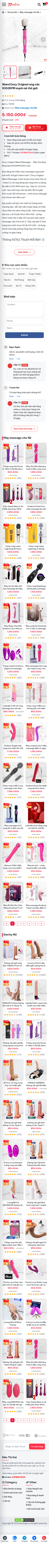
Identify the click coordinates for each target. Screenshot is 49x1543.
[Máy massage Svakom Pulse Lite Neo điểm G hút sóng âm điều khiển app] (36, 892)
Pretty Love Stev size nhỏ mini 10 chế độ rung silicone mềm (13, 1285)
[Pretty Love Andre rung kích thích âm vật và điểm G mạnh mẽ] (36, 1269)
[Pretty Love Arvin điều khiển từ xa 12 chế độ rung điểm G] (36, 1309)
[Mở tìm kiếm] (39, 4)
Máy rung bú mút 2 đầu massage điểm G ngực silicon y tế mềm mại (36, 748)
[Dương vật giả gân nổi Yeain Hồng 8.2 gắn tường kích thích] (13, 1349)
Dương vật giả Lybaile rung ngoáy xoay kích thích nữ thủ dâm (13, 1045)
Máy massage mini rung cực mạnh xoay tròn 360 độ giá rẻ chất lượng (36, 670)
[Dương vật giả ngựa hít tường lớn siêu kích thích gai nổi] (36, 1229)
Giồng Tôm (30, 286)
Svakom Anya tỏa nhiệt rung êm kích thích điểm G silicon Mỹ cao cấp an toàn (36, 789)
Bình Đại (31, 280)
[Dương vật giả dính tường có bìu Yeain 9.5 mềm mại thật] (13, 1109)
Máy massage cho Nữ (26, 108)
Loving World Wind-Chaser (13, 1323)
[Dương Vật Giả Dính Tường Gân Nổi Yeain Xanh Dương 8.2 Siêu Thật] (36, 1149)
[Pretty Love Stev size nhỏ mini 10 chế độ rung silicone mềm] (13, 1269)
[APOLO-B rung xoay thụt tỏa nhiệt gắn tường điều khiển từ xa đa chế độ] (13, 1070)
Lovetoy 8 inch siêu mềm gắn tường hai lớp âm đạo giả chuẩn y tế (36, 965)
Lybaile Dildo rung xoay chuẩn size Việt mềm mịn (36, 1005)
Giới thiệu (8, 1497)
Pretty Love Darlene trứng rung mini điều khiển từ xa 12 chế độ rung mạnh (13, 1166)
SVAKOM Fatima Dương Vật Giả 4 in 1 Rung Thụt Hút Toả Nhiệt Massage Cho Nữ (13, 1007)
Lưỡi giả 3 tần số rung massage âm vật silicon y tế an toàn (13, 708)
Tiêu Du (7, 280)
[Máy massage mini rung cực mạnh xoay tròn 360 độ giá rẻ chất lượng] (36, 653)
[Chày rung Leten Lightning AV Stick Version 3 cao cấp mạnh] (13, 533)
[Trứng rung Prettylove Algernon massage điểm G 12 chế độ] (13, 653)
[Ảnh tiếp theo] (43, 39)
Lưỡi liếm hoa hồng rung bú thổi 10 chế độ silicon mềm (36, 828)
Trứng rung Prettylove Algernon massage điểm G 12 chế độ (13, 668)
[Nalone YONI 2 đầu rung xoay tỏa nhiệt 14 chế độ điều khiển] (13, 852)
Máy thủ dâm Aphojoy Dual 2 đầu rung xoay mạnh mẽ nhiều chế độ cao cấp (36, 470)
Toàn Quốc (9, 274)
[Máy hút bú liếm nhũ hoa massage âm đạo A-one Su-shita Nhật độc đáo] (13, 573)
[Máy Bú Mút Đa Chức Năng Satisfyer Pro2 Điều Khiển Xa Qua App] (13, 892)
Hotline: (14, 1477)
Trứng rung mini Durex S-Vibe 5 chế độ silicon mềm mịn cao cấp (13, 469)
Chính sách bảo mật (13, 1492)
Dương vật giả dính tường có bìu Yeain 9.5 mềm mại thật (13, 1125)
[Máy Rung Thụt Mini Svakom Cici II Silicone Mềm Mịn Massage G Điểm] (13, 613)
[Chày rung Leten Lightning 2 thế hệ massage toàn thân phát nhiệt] (36, 533)
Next (44, 72)
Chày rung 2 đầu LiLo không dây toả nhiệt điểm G (36, 708)
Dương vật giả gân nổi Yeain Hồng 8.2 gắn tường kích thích (13, 1365)
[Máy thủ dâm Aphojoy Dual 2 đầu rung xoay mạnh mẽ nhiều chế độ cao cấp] (36, 453)
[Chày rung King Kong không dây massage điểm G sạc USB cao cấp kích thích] (36, 573)
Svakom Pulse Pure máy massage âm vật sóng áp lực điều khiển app (36, 510)
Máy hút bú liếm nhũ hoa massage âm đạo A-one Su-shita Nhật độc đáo (13, 590)
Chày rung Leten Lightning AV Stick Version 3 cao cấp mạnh (13, 550)
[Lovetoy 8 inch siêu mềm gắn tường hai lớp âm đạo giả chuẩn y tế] (36, 950)
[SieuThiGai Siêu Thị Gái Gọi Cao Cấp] (14, 4)
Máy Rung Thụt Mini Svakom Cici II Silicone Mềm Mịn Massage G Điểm (13, 630)
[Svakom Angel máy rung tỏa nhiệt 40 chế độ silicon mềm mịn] (13, 732)
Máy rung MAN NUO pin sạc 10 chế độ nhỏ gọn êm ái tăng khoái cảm (13, 1404)
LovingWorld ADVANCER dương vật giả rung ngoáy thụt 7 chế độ (13, 1206)
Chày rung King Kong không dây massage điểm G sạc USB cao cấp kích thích (36, 590)
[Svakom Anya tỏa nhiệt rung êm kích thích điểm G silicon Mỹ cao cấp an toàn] (36, 772)
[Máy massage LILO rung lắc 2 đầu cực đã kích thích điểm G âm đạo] (13, 812)
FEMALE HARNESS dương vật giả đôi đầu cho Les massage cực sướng (36, 1087)
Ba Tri (18, 286)
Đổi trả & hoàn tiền (36, 1509)
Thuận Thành (35, 274)
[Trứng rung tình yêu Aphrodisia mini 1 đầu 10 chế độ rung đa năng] (13, 1229)
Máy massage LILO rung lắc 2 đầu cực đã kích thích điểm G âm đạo (13, 829)
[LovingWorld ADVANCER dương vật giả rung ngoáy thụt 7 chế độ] (13, 1189)
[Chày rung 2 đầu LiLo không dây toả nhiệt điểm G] (36, 693)
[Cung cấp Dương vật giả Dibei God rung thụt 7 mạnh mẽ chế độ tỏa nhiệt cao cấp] (36, 1189)
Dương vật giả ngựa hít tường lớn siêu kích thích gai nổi (36, 1245)
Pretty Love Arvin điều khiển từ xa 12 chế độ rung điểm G (36, 1325)
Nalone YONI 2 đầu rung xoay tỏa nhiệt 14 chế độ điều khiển (13, 868)
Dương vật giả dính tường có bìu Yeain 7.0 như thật (36, 1125)
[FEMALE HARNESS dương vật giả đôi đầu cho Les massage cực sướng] (36, 1070)
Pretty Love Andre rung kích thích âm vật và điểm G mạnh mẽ (36, 1285)
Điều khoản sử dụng (12, 1488)
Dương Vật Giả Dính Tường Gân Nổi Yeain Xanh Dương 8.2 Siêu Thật (36, 1166)
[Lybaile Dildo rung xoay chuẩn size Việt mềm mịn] (36, 990)
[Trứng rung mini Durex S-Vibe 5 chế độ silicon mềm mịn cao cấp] (13, 453)
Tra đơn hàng (37, 1446)
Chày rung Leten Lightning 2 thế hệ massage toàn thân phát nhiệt (36, 550)
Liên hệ (7, 1501)
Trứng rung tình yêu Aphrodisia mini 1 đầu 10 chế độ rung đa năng (13, 1245)
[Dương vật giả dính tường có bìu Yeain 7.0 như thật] (36, 1109)
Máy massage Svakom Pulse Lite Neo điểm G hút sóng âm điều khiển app (36, 909)
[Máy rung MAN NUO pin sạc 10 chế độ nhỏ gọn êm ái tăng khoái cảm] (13, 1389)
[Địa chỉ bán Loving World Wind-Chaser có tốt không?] (13, 1309)
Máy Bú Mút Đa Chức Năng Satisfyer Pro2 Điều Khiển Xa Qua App (13, 908)
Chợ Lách (8, 286)
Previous (4, 72)
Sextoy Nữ (9, 934)
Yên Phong (19, 280)
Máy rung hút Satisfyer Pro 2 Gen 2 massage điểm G (36, 628)
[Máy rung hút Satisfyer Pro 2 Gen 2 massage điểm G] (36, 613)
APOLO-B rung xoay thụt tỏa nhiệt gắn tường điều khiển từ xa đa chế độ (13, 1087)
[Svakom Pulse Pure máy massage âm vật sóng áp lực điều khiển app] (36, 493)
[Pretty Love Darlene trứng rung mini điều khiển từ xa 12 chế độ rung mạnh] (13, 1149)
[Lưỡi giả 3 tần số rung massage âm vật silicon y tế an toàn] (13, 693)
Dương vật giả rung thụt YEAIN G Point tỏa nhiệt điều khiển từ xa (13, 965)
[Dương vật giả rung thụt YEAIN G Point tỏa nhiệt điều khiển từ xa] (13, 950)
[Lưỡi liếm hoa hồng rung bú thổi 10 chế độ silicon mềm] (36, 812)
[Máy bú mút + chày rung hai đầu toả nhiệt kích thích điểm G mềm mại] (36, 852)
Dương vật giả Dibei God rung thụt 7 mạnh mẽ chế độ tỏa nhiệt (36, 1205)
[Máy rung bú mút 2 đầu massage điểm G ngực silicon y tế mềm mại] (36, 732)
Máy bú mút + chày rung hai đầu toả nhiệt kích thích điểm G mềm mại (36, 869)
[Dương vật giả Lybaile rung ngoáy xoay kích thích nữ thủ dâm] (13, 1030)
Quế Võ (21, 274)
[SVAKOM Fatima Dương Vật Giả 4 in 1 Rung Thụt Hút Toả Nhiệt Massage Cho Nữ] (13, 990)
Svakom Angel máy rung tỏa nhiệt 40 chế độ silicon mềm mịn (13, 748)
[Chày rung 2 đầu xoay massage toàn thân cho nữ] (13, 772)
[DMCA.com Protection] (24, 1520)
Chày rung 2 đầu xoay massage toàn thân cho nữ (13, 788)
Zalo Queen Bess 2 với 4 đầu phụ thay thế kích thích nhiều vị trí (13, 509)
